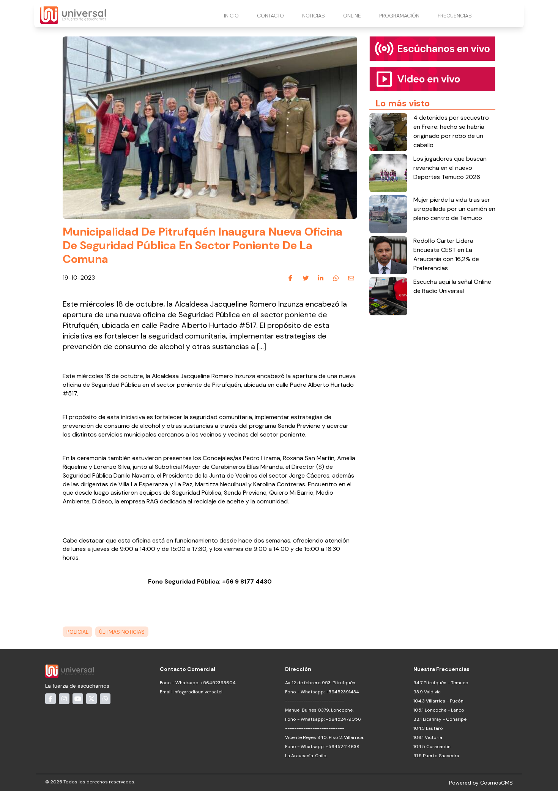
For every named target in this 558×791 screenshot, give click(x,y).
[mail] (351, 278)
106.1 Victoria (427, 737)
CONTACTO (270, 15)
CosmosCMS (496, 782)
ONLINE (352, 15)
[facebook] (290, 278)
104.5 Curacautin (432, 747)
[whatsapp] (336, 278)
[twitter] (305, 278)
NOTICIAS (313, 15)
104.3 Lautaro (428, 728)
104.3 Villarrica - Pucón (438, 701)
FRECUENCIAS (455, 15)
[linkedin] (321, 278)
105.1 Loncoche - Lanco (438, 710)
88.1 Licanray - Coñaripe (440, 719)
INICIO (231, 15)
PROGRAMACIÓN (399, 15)
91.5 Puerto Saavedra (436, 756)
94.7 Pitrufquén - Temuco (440, 683)
